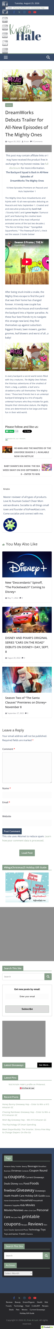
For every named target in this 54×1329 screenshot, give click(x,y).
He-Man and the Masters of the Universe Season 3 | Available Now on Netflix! (32, 452)
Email (6, 802)
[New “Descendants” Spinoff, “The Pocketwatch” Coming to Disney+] (27, 553)
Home (47, 1196)
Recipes (24, 1225)
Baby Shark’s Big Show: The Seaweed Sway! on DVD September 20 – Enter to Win (21, 470)
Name (6, 788)
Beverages (33, 1166)
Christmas (16, 1170)
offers (26, 1210)
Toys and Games (11, 1234)
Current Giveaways (34, 1177)
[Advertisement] (29, 148)
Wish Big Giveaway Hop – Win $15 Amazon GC (24, 1119)
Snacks (11, 1230)
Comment (8, 749)
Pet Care (14, 1217)
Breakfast (42, 1166)
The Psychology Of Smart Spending (19, 1124)
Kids (22, 1205)
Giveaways (40, 1190)
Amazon (7, 1166)
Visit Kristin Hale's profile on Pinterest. (27, 1084)
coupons (16, 1176)
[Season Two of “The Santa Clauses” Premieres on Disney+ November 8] (27, 668)
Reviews (35, 1224)
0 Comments (37, 141)
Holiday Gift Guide (35, 1195)
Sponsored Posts (21, 1230)
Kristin (26, 141)
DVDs (21, 1184)
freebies (10, 1190)
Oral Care (32, 1210)
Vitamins (29, 1234)
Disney (14, 1183)
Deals (7, 1183)
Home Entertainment (12, 1200)
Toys (43, 1229)
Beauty (24, 1166)
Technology (34, 1229)
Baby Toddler (16, 1166)
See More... (44, 1065)
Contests (25, 1171)
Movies (9, 105)
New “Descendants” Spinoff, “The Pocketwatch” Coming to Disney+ (25, 587)
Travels (22, 1233)
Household (26, 1200)
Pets (19, 1217)
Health (7, 1195)
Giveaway (25, 1190)
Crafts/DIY (36, 1306)
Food (26, 1183)
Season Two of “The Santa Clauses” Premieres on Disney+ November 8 (26, 702)
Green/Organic (29, 1302)
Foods (34, 1183)
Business (7, 1171)
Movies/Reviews (13, 1210)
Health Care (17, 1195)
